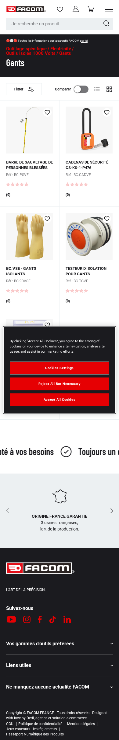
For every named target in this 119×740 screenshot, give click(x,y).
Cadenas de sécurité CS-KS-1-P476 (87, 165)
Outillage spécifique (26, 49)
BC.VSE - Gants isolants (21, 271)
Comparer (63, 89)
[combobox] (59, 24)
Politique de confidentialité (40, 724)
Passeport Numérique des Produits (35, 734)
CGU (9, 724)
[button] (91, 9)
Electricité (60, 49)
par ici (84, 40)
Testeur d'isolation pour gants (86, 271)
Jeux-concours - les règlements (31, 729)
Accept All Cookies (59, 399)
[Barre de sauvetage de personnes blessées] (29, 130)
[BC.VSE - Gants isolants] (29, 236)
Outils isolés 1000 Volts (31, 53)
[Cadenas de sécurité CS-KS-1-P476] (89, 130)
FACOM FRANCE (40, 713)
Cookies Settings (59, 368)
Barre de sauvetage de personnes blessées (29, 165)
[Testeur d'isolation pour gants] (89, 236)
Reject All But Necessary (59, 384)
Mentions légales (81, 724)
